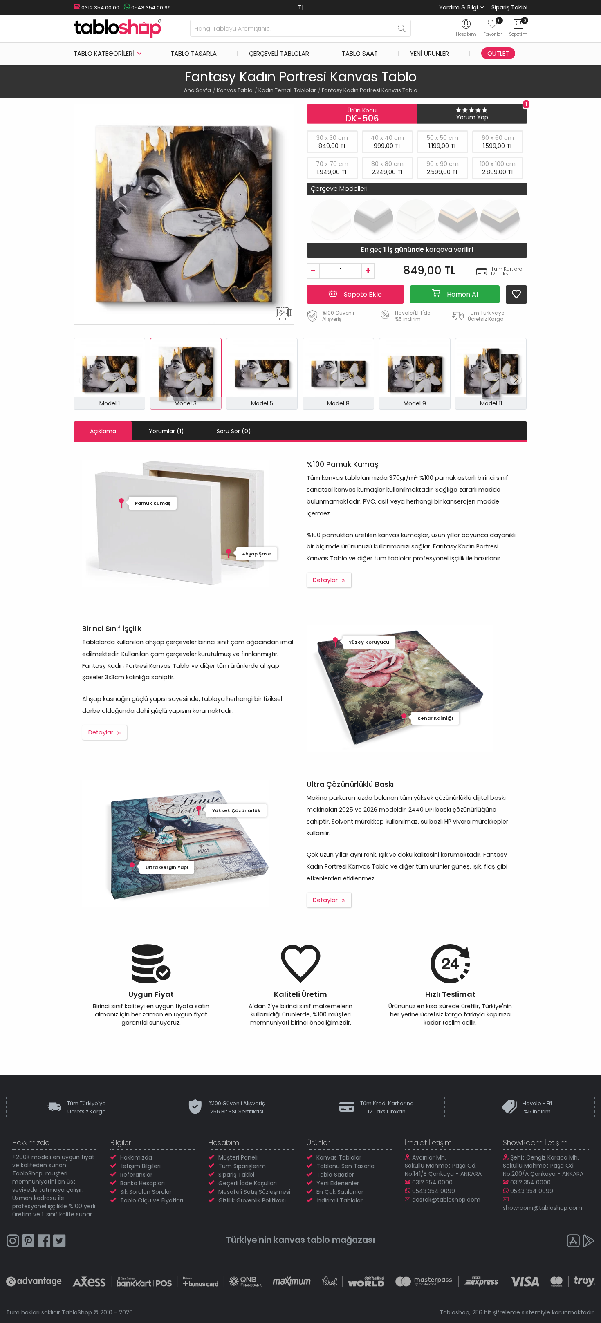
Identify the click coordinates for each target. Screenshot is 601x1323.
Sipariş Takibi (509, 7)
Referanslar (136, 1175)
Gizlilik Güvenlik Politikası (252, 1200)
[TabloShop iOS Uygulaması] (573, 1242)
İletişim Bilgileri (140, 1166)
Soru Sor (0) (234, 431)
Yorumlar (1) (166, 431)
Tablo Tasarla (193, 53)
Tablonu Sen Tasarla (345, 1166)
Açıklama (103, 431)
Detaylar (325, 580)
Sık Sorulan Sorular (146, 1192)
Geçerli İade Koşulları (247, 1183)
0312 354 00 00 (99, 7)
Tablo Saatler (335, 1175)
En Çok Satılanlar (339, 1192)
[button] (515, 380)
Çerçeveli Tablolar (279, 53)
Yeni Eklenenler (337, 1183)
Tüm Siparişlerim (242, 1166)
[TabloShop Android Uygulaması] (589, 1242)
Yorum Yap (472, 117)
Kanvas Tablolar (338, 1157)
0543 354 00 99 (150, 7)
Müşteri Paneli (238, 1157)
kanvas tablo (302, 1240)
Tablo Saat (360, 53)
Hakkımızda (136, 1157)
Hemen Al (461, 294)
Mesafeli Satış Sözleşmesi (254, 1192)
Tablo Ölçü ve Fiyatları (151, 1200)
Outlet (498, 53)
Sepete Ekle (362, 294)
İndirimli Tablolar (339, 1200)
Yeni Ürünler (429, 53)
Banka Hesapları (142, 1183)
